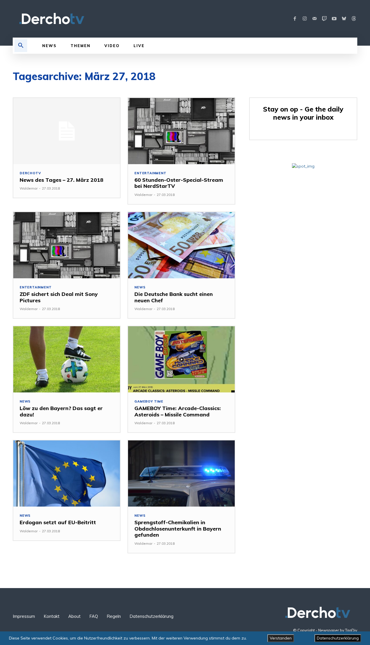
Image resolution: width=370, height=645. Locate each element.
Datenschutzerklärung (338, 638)
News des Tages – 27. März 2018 (61, 180)
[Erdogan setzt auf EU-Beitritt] (66, 473)
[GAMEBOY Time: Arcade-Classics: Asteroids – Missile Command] (181, 359)
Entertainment (150, 173)
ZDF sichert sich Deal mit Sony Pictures (59, 297)
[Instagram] (304, 18)
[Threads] (353, 18)
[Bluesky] (344, 18)
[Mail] (314, 18)
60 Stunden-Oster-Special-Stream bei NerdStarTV (178, 183)
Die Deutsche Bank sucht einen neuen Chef (173, 297)
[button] (20, 45)
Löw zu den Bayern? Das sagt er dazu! (61, 411)
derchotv (30, 173)
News (139, 287)
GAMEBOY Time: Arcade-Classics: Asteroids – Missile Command (177, 411)
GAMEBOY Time (148, 401)
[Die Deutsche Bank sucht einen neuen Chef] (181, 245)
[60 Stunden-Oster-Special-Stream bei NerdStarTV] (181, 131)
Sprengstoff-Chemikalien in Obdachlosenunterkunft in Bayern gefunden (177, 528)
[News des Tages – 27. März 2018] (66, 131)
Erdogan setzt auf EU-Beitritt (58, 522)
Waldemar (29, 188)
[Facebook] (294, 18)
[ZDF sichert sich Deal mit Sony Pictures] (66, 245)
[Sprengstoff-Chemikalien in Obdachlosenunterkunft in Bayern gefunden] (181, 473)
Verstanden (281, 638)
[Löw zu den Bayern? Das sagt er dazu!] (66, 359)
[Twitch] (324, 18)
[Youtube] (334, 18)
